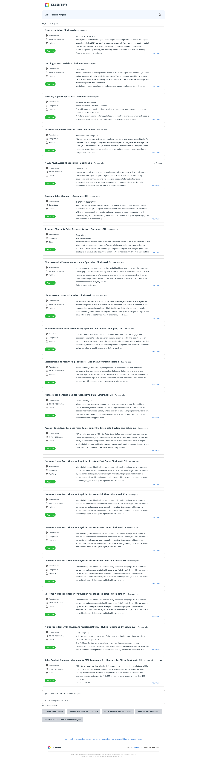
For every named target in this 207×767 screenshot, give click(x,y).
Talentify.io (137, 747)
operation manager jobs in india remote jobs (63, 720)
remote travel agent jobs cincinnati (83, 711)
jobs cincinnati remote (54, 711)
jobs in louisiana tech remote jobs (117, 711)
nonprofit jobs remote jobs (148, 711)
